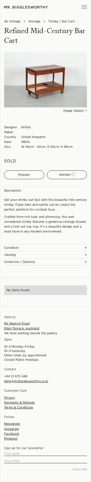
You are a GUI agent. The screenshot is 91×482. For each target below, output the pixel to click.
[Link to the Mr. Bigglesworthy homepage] (26, 7)
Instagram (11, 428)
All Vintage (12, 21)
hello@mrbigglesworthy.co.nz (26, 381)
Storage (34, 21)
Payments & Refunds (19, 402)
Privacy (9, 397)
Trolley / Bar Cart (61, 21)
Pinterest (10, 438)
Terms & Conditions (18, 407)
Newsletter (12, 423)
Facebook (11, 433)
